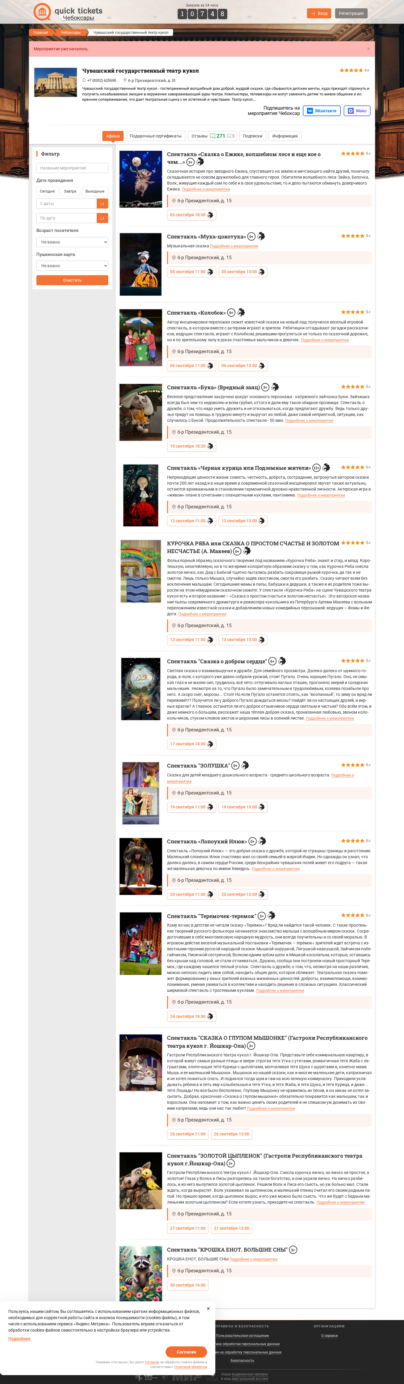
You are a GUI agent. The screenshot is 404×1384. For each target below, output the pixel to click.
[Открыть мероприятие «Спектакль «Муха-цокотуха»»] (141, 264)
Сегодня (47, 191)
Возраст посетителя (57, 230)
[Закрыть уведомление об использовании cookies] (208, 1308)
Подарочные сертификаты (156, 136)
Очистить (72, 280)
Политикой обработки (190, 1367)
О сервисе (329, 1336)
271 (220, 136)
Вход (322, 13)
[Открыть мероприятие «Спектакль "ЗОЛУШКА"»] (141, 793)
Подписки (252, 136)
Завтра (70, 191)
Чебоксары (71, 32)
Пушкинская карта (55, 254)
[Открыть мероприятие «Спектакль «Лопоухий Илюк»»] (141, 866)
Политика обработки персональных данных (242, 1344)
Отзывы (200, 136)
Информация (285, 136)
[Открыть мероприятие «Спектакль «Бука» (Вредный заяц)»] (141, 412)
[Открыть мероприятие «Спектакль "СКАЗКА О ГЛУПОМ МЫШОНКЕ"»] (141, 1063)
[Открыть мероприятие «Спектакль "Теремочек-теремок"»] (141, 944)
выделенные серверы (250, 1374)
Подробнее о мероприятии (206, 189)
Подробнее (19, 1338)
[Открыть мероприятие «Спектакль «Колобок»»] (141, 337)
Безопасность (242, 1361)
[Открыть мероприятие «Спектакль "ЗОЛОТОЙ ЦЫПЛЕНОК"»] (141, 1180)
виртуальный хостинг (250, 1379)
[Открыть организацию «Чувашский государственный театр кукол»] (55, 82)
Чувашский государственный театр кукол (140, 70)
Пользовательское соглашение (242, 1336)
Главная (40, 32)
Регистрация (351, 13)
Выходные (94, 191)
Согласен (186, 1352)
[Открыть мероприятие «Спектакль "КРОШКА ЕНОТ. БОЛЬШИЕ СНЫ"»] (141, 1273)
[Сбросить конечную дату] (102, 218)
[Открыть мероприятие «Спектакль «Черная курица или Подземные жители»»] (141, 495)
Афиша (113, 136)
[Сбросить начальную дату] (102, 203)
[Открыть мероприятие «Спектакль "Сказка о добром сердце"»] (141, 689)
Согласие (152, 1362)
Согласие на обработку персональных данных (242, 1352)
